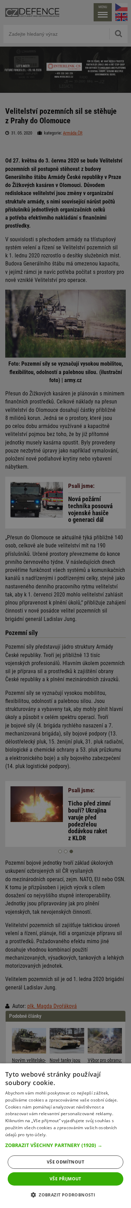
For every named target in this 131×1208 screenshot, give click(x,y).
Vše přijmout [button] (65, 1179)
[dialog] (65, 1135)
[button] (65, 1145)
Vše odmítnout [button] (65, 1162)
